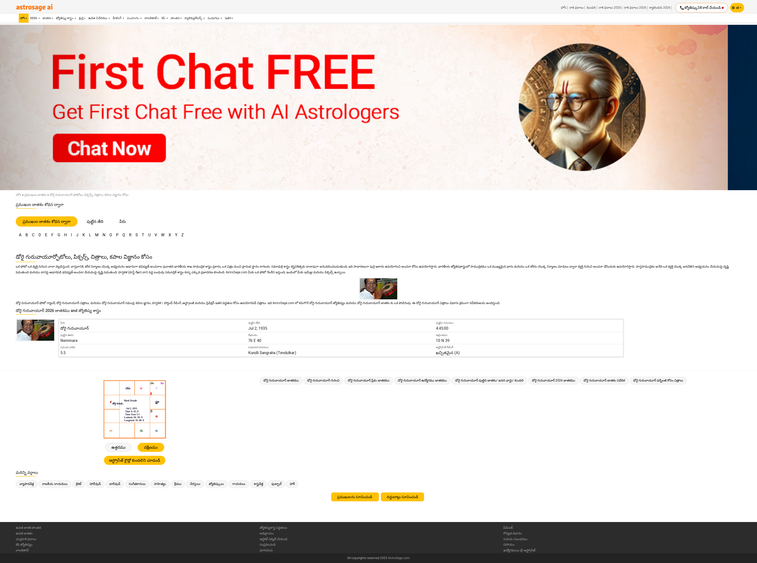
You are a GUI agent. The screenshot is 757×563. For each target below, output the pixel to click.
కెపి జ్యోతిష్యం (24, 544)
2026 (34, 18)
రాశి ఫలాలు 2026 (610, 7)
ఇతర (228, 18)
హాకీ (292, 484)
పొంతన (175, 18)
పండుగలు (214, 18)
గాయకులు (238, 484)
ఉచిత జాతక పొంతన (28, 527)
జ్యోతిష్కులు (216, 484)
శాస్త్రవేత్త (258, 484)
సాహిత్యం (160, 484)
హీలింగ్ (117, 18)
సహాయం (509, 544)
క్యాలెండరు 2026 (659, 7)
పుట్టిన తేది (95, 221)
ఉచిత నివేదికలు (98, 18)
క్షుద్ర (81, 18)
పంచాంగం (133, 18)
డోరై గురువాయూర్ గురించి (323, 380)
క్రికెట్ (78, 484)
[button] (57, 107)
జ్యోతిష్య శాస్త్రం (65, 18)
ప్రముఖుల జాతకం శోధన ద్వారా (47, 221)
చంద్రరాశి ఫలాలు (26, 539)
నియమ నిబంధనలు (515, 539)
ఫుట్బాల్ (276, 484)
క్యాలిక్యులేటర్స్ (194, 18)
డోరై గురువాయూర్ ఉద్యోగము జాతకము (422, 380)
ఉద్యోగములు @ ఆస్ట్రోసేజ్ (519, 550)
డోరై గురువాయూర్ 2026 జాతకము (553, 380)
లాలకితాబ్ (151, 18)
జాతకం (47, 18)
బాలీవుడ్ (114, 484)
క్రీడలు (178, 484)
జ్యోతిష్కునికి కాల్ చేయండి (701, 8)
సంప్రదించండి (268, 544)
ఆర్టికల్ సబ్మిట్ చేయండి (273, 539)
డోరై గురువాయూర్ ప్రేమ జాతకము (369, 380)
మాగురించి (266, 550)
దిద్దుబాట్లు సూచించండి (402, 497)
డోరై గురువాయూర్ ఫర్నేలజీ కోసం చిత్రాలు (658, 380)
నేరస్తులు (195, 484)
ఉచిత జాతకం (24, 533)
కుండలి (591, 7)
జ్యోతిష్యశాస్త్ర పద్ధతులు (273, 527)
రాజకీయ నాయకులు (55, 484)
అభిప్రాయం (267, 533)
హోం (563, 7)
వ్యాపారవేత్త (27, 484)
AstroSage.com (398, 558)
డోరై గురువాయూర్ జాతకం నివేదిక (604, 380)
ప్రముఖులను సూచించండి (355, 497)
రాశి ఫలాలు (576, 7)
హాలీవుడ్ (95, 484)
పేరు (122, 221)
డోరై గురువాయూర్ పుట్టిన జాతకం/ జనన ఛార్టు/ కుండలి (489, 380)
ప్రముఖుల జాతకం (35, 195)
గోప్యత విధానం (512, 533)
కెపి (163, 18)
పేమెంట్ (508, 527)
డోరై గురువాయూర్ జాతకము (281, 380)
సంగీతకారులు (137, 484)
